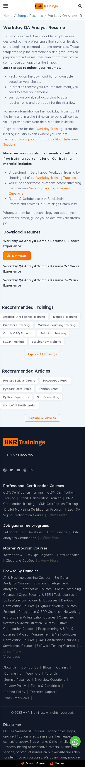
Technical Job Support (20, 139)
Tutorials (51, 673)
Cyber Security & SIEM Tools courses (46, 595)
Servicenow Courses (18, 646)
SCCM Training (13, 341)
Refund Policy (14, 692)
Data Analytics (68, 555)
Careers (62, 667)
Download (19, 255)
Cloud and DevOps (20, 561)
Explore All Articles (42, 418)
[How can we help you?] (75, 741)
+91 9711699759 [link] (19, 455)
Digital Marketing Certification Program (33, 509)
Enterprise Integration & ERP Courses (31, 612)
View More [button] (59, 515)
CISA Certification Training (23, 492)
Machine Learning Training (57, 325)
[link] (5, 470)
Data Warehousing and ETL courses (30, 600)
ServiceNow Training (46, 341)
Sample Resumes (30, 16)
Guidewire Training (16, 325)
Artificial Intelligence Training (24, 316)
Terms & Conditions (45, 686)
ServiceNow (13, 555)
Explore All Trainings (42, 354)
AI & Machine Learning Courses (27, 578)
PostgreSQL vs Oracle (19, 380)
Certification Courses (36, 589)
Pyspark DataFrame (17, 388)
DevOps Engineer (40, 555)
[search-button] (80, 6)
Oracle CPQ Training (17, 333)
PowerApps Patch (55, 380)
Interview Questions (50, 680)
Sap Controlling (48, 397)
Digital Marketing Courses (57, 606)
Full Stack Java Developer (23, 532)
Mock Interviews (16, 698)
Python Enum (48, 388)
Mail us (59, 763)
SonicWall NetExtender (19, 405)
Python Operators (16, 397)
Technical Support (43, 692)
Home (7, 16)
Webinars (33, 673)
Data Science (57, 532)
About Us (10, 667)
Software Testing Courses (56, 646)
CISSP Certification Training (40, 498)
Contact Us (29, 667)
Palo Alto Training (53, 333)
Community (13, 673)
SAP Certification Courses (57, 640)
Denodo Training (65, 316)
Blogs (47, 667)
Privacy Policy (15, 686)
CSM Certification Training (58, 504)
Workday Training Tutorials (56, 178)
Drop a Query (35, 763)
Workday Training (49, 129)
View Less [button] (11, 656)
